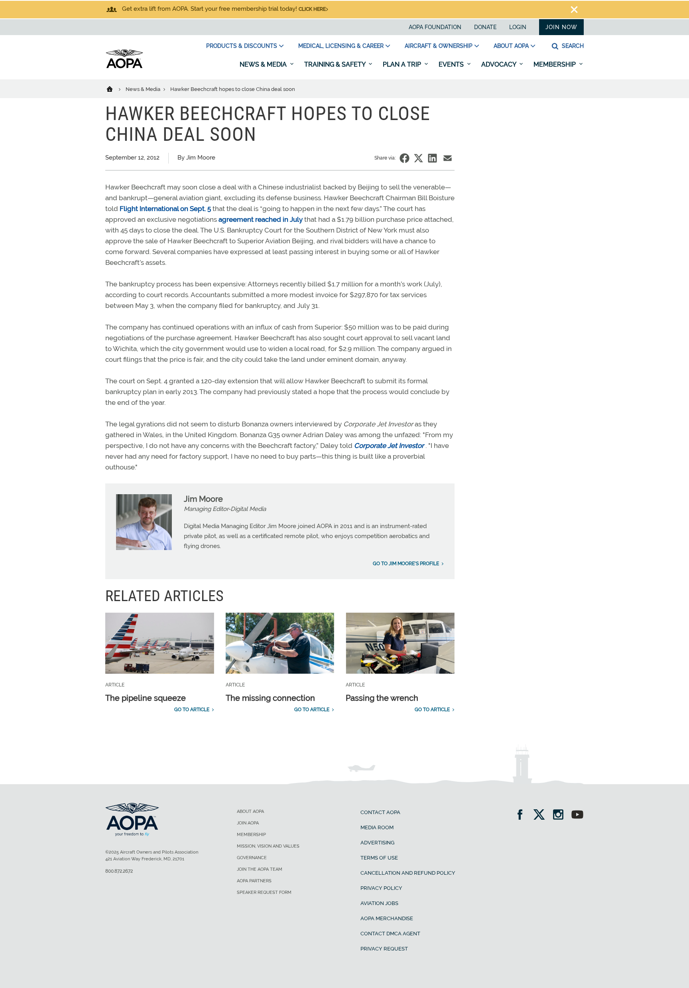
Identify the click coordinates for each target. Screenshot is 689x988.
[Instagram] (561, 815)
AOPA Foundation (435, 27)
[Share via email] (448, 158)
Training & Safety (335, 64)
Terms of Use (379, 858)
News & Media (264, 64)
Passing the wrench (382, 698)
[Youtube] (577, 815)
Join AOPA (248, 823)
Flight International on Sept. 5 (165, 209)
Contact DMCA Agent (390, 934)
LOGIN (517, 27)
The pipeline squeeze (145, 698)
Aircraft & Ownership (438, 46)
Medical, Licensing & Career (341, 46)
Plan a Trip (403, 64)
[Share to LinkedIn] (432, 158)
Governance (252, 857)
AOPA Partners (254, 880)
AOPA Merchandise (386, 918)
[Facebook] (523, 815)
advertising (377, 843)
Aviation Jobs (379, 903)
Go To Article (191, 709)
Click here (312, 9)
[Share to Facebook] (404, 158)
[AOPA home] (124, 67)
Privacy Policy (381, 888)
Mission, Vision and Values (268, 846)
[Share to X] (418, 158)
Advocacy (499, 64)
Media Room (377, 827)
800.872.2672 (119, 871)
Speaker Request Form (264, 892)
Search (572, 46)
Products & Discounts (241, 46)
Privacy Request (384, 949)
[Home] (114, 89)
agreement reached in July (261, 219)
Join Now (561, 27)
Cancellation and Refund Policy (407, 873)
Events (452, 64)
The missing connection (270, 698)
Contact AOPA (380, 812)
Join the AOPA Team (259, 869)
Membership (555, 64)
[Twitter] (542, 815)
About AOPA (511, 46)
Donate (485, 27)
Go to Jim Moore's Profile (406, 563)
